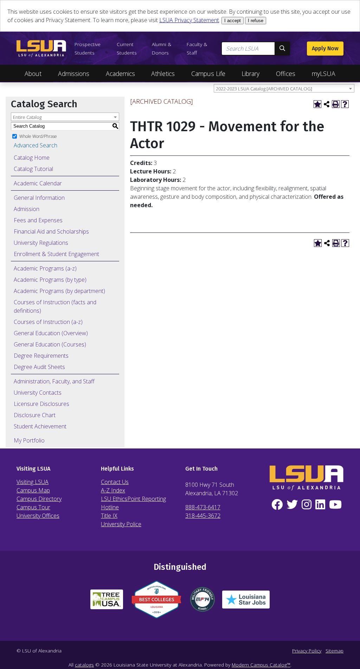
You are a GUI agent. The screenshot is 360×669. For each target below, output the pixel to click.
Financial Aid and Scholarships (51, 231)
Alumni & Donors (161, 48)
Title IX (109, 516)
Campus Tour (33, 507)
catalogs (84, 664)
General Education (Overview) (51, 333)
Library (250, 73)
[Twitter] (292, 505)
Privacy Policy (306, 650)
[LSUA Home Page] (41, 48)
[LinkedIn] (320, 505)
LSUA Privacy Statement (189, 20)
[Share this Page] (326, 104)
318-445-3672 (202, 516)
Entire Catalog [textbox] (27, 117)
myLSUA (323, 73)
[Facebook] (277, 505)
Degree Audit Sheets (39, 367)
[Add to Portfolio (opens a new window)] (317, 104)
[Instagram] (307, 505)
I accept (232, 20)
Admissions (73, 73)
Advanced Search (35, 145)
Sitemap (334, 650)
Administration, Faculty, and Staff (54, 381)
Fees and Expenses (38, 220)
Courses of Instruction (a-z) (48, 322)
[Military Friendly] (202, 602)
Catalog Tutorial (33, 169)
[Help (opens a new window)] (345, 104)
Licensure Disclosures (41, 404)
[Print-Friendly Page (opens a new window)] (336, 104)
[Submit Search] (282, 49)
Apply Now (325, 48)
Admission (26, 209)
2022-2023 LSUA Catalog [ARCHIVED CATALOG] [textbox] (264, 88)
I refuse (255, 20)
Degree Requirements (41, 355)
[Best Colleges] (156, 602)
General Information (39, 198)
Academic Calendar (38, 183)
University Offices (38, 516)
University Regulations (41, 243)
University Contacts (38, 392)
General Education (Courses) (50, 344)
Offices (285, 73)
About (33, 73)
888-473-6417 (202, 507)
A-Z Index (113, 490)
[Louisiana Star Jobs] (245, 602)
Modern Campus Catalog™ (261, 664)
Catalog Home (32, 157)
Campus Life (208, 73)
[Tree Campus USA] (107, 602)
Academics (120, 73)
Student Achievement (40, 426)
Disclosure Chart (35, 415)
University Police (121, 524)
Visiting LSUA (33, 482)
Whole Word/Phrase (38, 136)
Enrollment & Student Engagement (56, 254)
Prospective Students (88, 48)
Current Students (127, 48)
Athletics (163, 73)
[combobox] (284, 88)
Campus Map (33, 490)
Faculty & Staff (197, 48)
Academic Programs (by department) (59, 291)
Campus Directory (39, 499)
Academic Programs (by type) (50, 279)
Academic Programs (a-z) (45, 268)
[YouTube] (335, 505)
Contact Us (115, 482)
